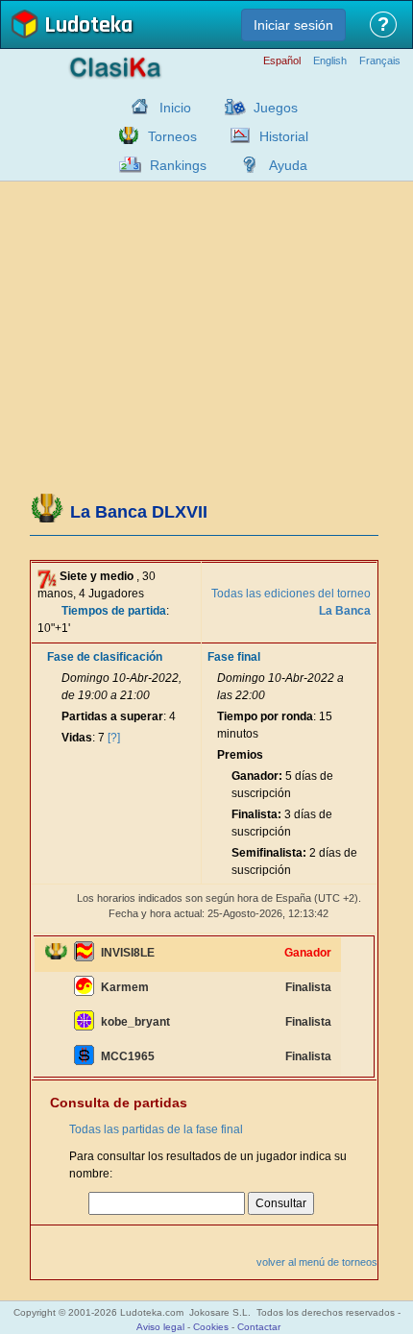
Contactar (258, 1327)
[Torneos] (124, 135)
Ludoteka (88, 26)
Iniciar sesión (293, 25)
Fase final (233, 657)
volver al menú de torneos (316, 1262)
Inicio (175, 107)
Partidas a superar (112, 716)
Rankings (178, 165)
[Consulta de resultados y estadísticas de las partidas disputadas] (235, 135)
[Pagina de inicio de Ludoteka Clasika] (135, 106)
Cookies (211, 1327)
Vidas (76, 737)
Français (380, 61)
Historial (283, 136)
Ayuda (288, 165)
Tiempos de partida (113, 611)
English (330, 61)
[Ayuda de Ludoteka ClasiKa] (245, 164)
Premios (240, 755)
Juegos (276, 107)
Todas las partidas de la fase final (156, 1129)
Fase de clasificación (104, 657)
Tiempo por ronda (265, 716)
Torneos (172, 136)
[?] (114, 737)
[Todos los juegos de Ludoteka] (230, 106)
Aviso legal (160, 1327)
